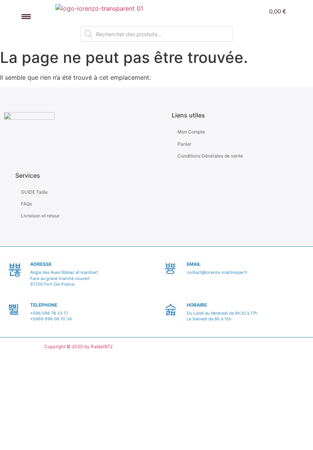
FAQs (26, 204)
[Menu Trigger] (26, 16)
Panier (184, 144)
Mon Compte (191, 132)
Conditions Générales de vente (210, 156)
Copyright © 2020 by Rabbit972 (78, 346)
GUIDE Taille (34, 192)
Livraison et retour (40, 216)
